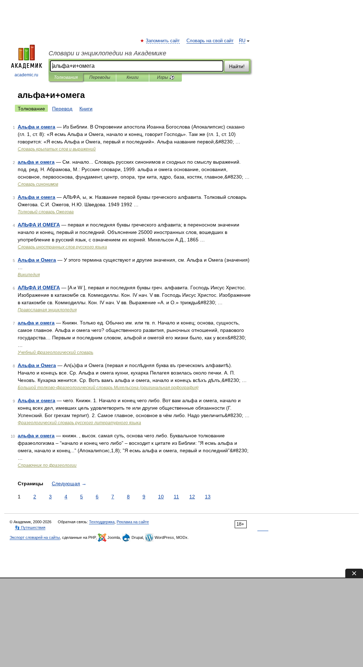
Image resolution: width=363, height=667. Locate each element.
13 (208, 496)
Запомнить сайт (163, 40)
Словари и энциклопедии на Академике (107, 53)
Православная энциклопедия (47, 309)
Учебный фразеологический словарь (55, 352)
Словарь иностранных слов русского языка (62, 247)
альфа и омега (36, 162)
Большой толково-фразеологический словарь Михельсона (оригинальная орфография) (108, 387)
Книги (133, 77)
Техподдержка (102, 522)
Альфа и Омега (37, 260)
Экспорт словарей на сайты (35, 537)
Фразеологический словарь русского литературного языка (79, 422)
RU (242, 40)
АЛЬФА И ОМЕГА (39, 225)
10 (161, 496)
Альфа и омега (36, 127)
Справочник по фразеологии (47, 465)
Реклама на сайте (133, 522)
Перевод (62, 108)
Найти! (237, 66)
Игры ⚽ (165, 77)
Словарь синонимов (38, 184)
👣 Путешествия (30, 527)
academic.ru (26, 74)
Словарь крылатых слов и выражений (57, 149)
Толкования (66, 77)
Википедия (29, 274)
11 (176, 496)
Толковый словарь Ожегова (46, 211)
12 (192, 496)
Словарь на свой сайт (210, 40)
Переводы (99, 77)
